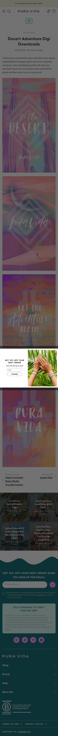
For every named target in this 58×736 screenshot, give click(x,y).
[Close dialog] (55, 351)
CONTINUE (14, 374)
